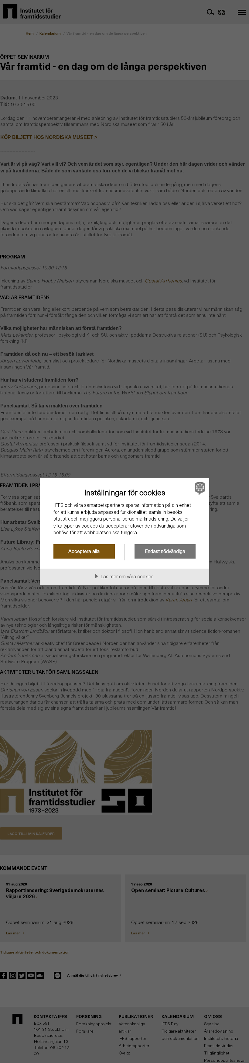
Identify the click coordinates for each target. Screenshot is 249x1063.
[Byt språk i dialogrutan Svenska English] (199, 488)
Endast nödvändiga (165, 551)
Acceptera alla (84, 551)
